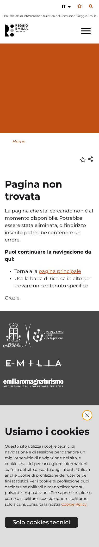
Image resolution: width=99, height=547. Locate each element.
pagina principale (60, 271)
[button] (67, 6)
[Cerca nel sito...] (90, 6)
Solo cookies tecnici (41, 522)
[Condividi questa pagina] (90, 159)
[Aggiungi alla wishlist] (83, 159)
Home (18, 141)
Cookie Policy (74, 504)
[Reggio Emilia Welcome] (18, 30)
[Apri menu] (86, 31)
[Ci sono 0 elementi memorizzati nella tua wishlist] (79, 6)
